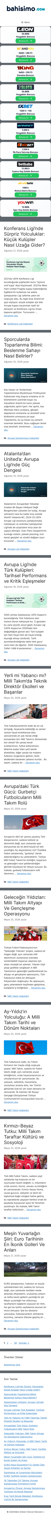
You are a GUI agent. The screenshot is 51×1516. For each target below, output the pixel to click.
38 (15, 1343)
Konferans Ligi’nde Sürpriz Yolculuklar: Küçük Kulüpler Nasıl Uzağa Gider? (24, 237)
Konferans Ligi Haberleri (20, 324)
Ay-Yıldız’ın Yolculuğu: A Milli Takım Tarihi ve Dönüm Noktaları (22, 1020)
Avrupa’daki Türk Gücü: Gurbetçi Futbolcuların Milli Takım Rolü (22, 794)
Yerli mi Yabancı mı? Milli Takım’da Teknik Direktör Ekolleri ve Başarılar (25, 684)
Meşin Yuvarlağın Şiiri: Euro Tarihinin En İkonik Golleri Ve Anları (24, 1242)
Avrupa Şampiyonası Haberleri (23, 438)
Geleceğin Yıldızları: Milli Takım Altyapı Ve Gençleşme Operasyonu (25, 905)
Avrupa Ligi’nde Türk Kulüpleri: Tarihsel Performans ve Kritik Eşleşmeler (25, 573)
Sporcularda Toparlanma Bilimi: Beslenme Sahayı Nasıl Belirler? (23, 347)
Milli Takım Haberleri (18, 771)
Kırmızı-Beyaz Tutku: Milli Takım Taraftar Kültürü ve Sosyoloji (24, 1134)
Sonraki (24, 1343)
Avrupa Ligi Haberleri (18, 549)
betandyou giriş (12, 1364)
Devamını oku (11, 315)
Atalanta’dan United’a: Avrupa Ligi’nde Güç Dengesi (21, 462)
